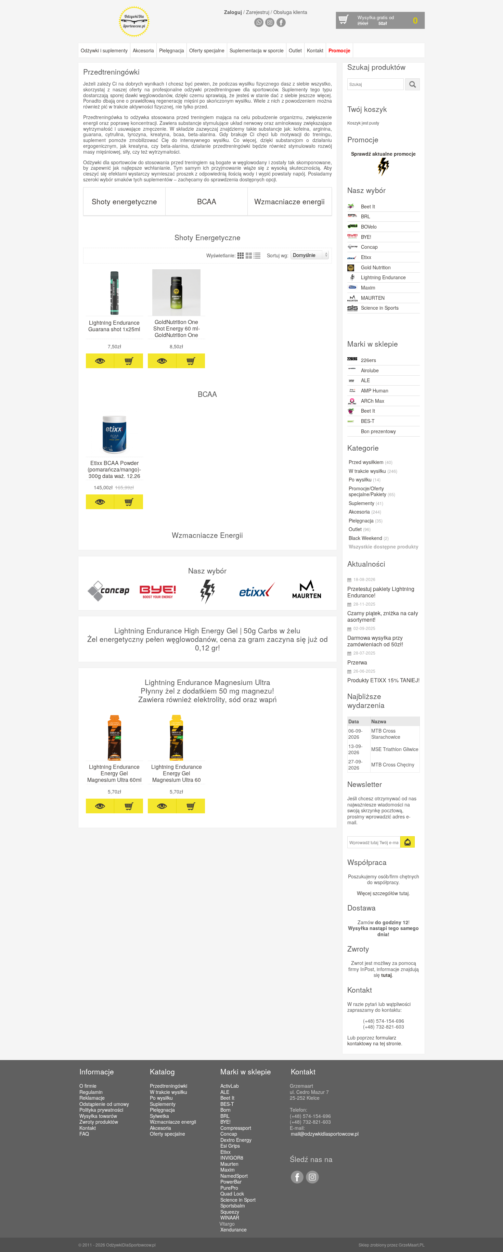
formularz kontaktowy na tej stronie (374, 1040)
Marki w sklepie (245, 1071)
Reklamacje (92, 1097)
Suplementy (366, 503)
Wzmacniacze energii (289, 201)
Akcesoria (143, 50)
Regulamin (91, 1091)
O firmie (87, 1085)
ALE (365, 380)
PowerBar (231, 1182)
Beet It (368, 206)
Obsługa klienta (290, 12)
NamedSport (234, 1176)
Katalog (162, 1071)
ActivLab (229, 1086)
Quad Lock (232, 1194)
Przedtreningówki (168, 1085)
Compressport (235, 1128)
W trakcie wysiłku (373, 471)
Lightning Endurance (383, 277)
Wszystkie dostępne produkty (383, 547)
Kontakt (315, 50)
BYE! (366, 236)
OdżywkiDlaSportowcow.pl (131, 1245)
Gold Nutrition (376, 267)
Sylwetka (159, 1115)
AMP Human (374, 390)
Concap (369, 246)
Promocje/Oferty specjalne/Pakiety (372, 492)
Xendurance (233, 1230)
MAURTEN (373, 297)
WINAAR (229, 1218)
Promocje (339, 50)
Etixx (366, 257)
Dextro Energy (236, 1140)
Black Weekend (369, 538)
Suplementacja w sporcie (257, 50)
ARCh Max (372, 400)
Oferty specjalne (206, 50)
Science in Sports (380, 307)
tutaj (386, 974)
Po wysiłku (365, 480)
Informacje (96, 1071)
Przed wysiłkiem (370, 462)
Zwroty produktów (98, 1121)
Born (225, 1110)
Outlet (295, 50)
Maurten (229, 1164)
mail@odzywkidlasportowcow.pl (325, 1133)
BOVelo (369, 226)
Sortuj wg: (277, 255)
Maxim (368, 287)
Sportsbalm (232, 1206)
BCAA (206, 201)
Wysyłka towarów (98, 1115)
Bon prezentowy (378, 431)
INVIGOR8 (231, 1158)
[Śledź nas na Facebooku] (297, 1181)
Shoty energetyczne (124, 201)
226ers (368, 360)
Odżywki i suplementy (104, 50)
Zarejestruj (257, 12)
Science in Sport (238, 1200)
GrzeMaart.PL (412, 1245)
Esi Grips (230, 1146)
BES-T (368, 420)
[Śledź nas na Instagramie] (311, 1181)
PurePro (229, 1188)
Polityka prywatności (101, 1109)
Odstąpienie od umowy (104, 1103)
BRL (365, 216)
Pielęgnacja (171, 50)
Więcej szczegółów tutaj (383, 893)
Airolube (370, 370)
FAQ (84, 1133)
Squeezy (229, 1212)
